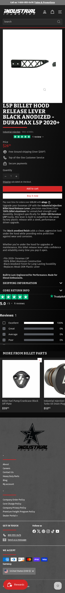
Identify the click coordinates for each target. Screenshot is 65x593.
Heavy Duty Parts (11, 476)
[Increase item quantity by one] (16, 176)
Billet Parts (35, 353)
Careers (6, 468)
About (6, 464)
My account (8, 484)
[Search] (59, 21)
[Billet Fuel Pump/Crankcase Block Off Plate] (21, 385)
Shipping (6, 182)
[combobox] (32, 21)
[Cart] (52, 12)
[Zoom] (45, 90)
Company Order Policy (14, 499)
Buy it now (32, 195)
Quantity (7, 170)
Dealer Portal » (10, 515)
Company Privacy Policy (14, 507)
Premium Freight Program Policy (19, 511)
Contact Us (8, 472)
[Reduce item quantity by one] (5, 176)
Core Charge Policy (12, 503)
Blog (5, 480)
